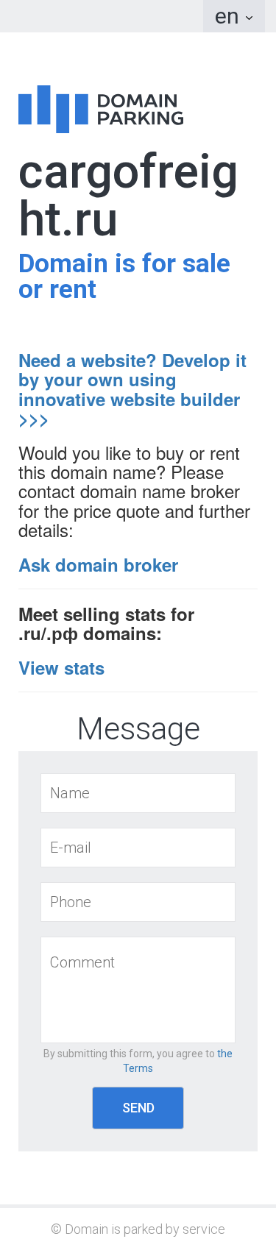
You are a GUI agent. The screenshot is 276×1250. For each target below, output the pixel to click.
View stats (61, 667)
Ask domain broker (98, 564)
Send (138, 1107)
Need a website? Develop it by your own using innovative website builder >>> (132, 388)
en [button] (229, 16)
